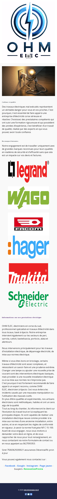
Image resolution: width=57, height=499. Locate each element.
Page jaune (46, 465)
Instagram (32, 465)
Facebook (10, 465)
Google (21, 465)
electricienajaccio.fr (31, 490)
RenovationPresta (33, 468)
